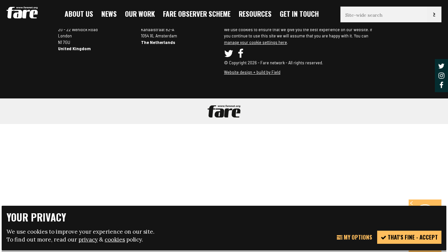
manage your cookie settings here (255, 42)
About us (79, 14)
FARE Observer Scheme (197, 14)
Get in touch (299, 14)
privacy (88, 239)
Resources (255, 14)
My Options (357, 237)
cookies (115, 239)
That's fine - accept (412, 237)
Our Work (140, 14)
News (109, 14)
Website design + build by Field (252, 72)
